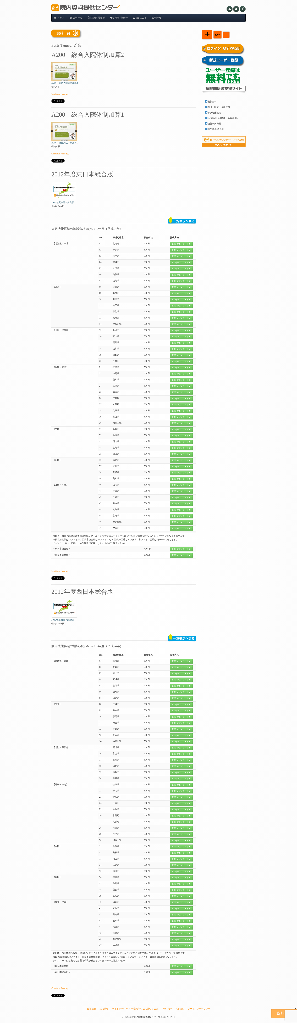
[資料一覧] (66, 34)
